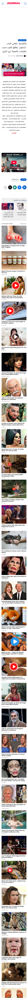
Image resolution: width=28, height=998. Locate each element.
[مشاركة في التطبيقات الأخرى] (5, 187)
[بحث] (3, 3)
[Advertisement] (14, 24)
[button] (19, 187)
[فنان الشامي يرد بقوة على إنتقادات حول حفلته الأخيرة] (8, 206)
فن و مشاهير (22, 40)
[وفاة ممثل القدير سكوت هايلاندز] (20, 206)
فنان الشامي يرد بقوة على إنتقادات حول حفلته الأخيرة (8, 214)
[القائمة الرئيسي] (25, 3)
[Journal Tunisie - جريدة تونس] (14, 3)
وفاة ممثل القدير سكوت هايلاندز (21, 214)
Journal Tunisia (19, 56)
